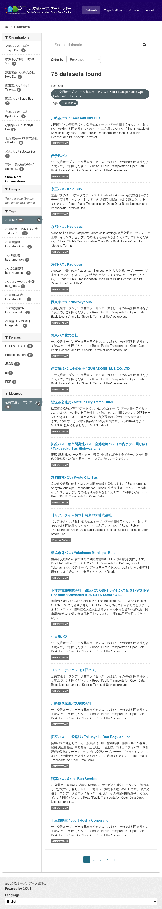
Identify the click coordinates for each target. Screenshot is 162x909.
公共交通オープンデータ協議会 (25, 883)
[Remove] (80, 96)
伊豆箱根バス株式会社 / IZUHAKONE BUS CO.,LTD (90, 368)
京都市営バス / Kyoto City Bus (74, 477)
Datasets (91, 10)
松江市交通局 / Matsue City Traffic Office (82, 401)
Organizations (113, 10)
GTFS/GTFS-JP (60, 143)
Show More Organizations (15, 179)
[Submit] (144, 44)
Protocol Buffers (61, 540)
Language (12, 895)
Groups (134, 10)
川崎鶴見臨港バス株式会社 (71, 703)
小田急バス (59, 636)
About (150, 10)
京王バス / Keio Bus (66, 188)
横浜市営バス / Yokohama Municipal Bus (83, 552)
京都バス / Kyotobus (67, 226)
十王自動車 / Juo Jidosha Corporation (81, 820)
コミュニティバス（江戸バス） (74, 669)
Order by (57, 59)
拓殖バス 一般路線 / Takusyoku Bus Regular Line (90, 736)
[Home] (7, 26)
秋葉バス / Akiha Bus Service (74, 778)
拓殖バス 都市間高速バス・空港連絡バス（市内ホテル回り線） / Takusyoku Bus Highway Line (100, 446)
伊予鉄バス (59, 155)
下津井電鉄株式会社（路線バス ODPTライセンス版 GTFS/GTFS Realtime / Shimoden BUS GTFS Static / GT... (100, 592)
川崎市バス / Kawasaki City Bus (75, 118)
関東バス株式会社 (64, 335)
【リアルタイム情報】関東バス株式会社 (81, 514)
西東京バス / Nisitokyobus (71, 301)
